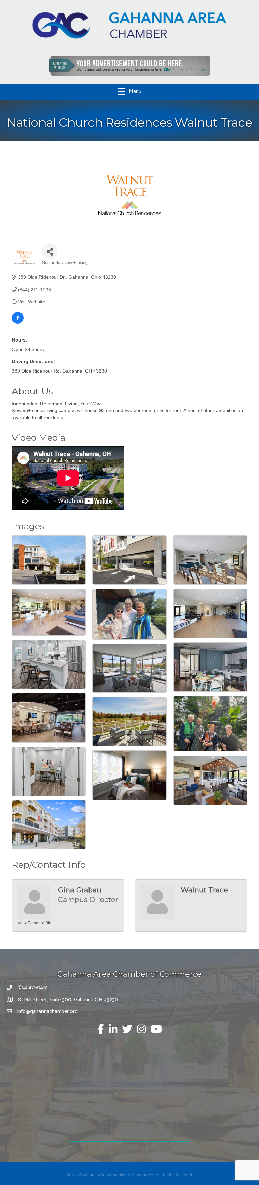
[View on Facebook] (18, 322)
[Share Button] (49, 251)
